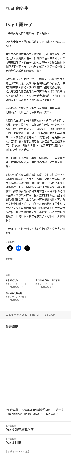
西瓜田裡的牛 (17, 8)
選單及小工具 (61, 8)
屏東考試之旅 (12, 280)
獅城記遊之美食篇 (14, 293)
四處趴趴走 (49, 314)
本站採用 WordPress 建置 (17, 451)
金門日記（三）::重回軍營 (48, 280)
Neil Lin (35, 314)
